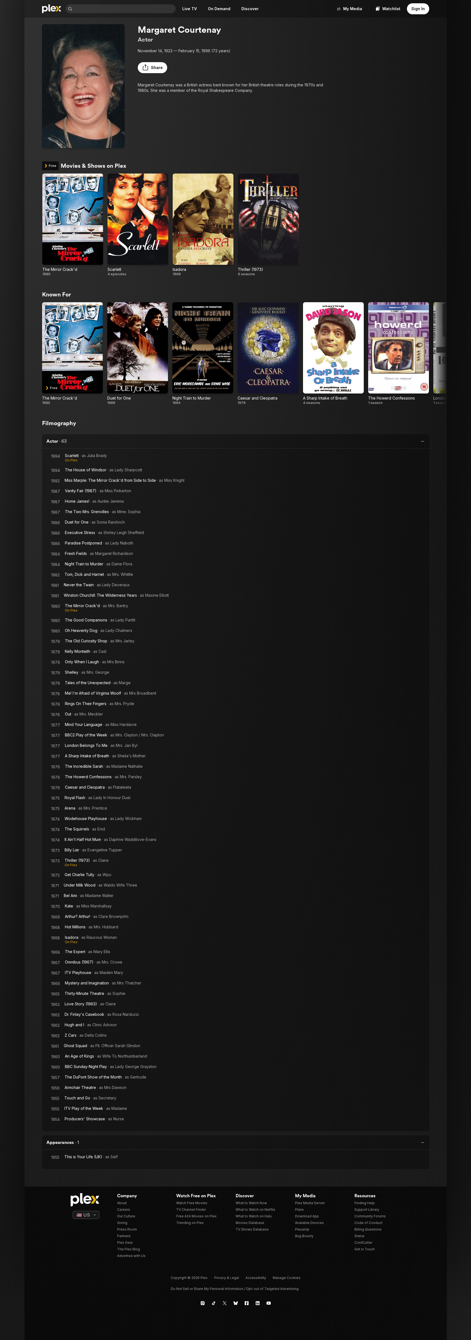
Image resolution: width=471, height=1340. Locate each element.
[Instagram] (202, 1303)
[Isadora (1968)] (203, 225)
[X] (224, 1303)
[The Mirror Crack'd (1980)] (72, 225)
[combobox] (124, 8)
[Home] (51, 8)
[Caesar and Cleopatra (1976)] (268, 353)
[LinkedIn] (257, 1303)
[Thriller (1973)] (268, 225)
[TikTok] (213, 1303)
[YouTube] (268, 1303)
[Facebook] (246, 1303)
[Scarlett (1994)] (138, 225)
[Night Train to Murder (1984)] (202, 353)
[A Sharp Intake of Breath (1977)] (333, 353)
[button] (152, 67)
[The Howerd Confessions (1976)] (398, 353)
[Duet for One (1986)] (137, 353)
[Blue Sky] (235, 1303)
